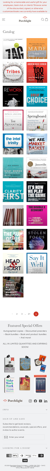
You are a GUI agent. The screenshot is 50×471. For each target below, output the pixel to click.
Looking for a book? (16, 448)
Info (6, 409)
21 (29, 314)
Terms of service (32, 466)
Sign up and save (14, 419)
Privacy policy (16, 466)
